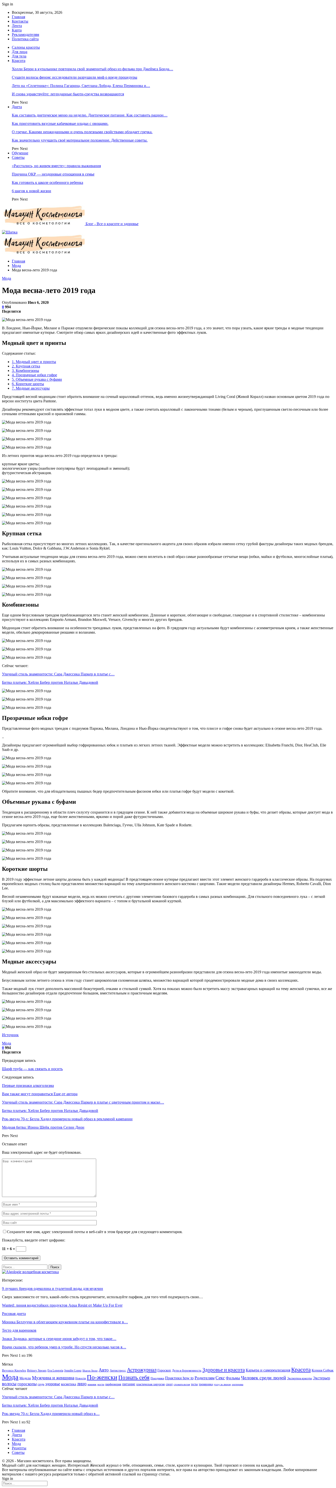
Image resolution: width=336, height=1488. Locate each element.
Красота (18, 60)
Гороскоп (164, 1370)
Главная (18, 17)
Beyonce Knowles (14, 1370)
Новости (80, 1378)
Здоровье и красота (223, 1370)
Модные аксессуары (31, 388)
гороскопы (27, 1384)
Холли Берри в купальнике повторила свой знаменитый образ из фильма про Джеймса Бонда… (92, 69)
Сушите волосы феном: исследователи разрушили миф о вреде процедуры (74, 77)
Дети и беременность (186, 1370)
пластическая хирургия (150, 1384)
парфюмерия (113, 1384)
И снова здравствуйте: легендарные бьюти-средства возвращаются (68, 94)
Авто (104, 1369)
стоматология (182, 1384)
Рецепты (19, 1448)
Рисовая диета (14, 1314)
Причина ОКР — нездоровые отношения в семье (53, 174)
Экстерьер (321, 1378)
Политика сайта (25, 39)
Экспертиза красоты (299, 1378)
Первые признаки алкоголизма (28, 1085)
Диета (17, 107)
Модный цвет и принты (34, 362)
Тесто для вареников (19, 1330)
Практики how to (179, 1378)
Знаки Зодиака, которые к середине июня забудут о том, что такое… (59, 1339)
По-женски (102, 1377)
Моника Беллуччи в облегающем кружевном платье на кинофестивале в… (65, 1322)
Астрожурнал (141, 1370)
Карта (17, 30)
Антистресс (118, 1370)
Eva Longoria (55, 1370)
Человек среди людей (263, 1377)
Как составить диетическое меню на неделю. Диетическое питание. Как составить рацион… (90, 115)
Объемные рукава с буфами (37, 379)
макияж (92, 1384)
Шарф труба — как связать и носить (32, 1069)
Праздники (157, 1378)
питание (128, 1384)
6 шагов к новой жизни (31, 191)
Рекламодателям (25, 34)
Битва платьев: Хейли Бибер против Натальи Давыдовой (50, 682)
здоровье (52, 1384)
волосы (9, 1383)
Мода (6, 278)
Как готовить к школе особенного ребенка (47, 182)
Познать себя (134, 1377)
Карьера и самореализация (268, 1370)
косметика (68, 1384)
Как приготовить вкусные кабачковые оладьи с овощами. (60, 123)
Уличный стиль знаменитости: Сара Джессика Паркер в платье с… (58, 674)
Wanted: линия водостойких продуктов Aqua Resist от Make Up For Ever (62, 1305)
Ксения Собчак (323, 1370)
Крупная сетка (26, 366)
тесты (194, 1384)
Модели (25, 1378)
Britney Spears (36, 1370)
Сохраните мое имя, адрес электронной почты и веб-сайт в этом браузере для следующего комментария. (95, 1232)
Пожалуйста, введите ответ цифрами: (33, 1240)
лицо (82, 1383)
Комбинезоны (25, 370)
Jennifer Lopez (72, 1370)
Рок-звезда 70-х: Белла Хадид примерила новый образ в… (51, 1414)
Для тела (19, 56)
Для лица (19, 52)
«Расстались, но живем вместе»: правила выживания (56, 166)
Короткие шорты (28, 384)
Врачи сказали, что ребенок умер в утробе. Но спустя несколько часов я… (64, 1347)
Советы (18, 157)
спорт (169, 1384)
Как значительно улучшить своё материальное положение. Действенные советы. (80, 140)
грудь (41, 1384)
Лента (17, 26)
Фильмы (233, 1378)
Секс (220, 1377)
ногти (100, 1384)
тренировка (206, 1384)
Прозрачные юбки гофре (34, 375)
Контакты (20, 21)
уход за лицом (222, 1384)
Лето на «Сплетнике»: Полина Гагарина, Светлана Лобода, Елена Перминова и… (81, 86)
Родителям (204, 1377)
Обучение (20, 153)
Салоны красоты (26, 47)
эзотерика (237, 1384)
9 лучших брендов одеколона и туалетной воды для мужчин (52, 1288)
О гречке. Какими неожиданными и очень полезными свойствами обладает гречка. (82, 132)
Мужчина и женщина (53, 1377)
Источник (10, 1035)
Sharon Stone (90, 1370)
